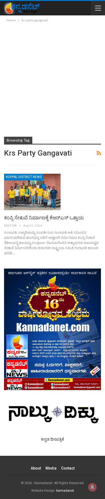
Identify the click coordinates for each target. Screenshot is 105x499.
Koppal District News (24, 177)
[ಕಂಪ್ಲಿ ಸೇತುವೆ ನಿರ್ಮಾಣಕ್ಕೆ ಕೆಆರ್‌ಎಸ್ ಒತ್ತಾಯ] (32, 192)
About (36, 468)
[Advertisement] (52, 78)
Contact (68, 468)
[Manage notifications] (92, 487)
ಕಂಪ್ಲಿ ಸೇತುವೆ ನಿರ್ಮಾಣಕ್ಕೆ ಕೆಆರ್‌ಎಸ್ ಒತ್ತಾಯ (44, 217)
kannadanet (65, 491)
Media (51, 468)
